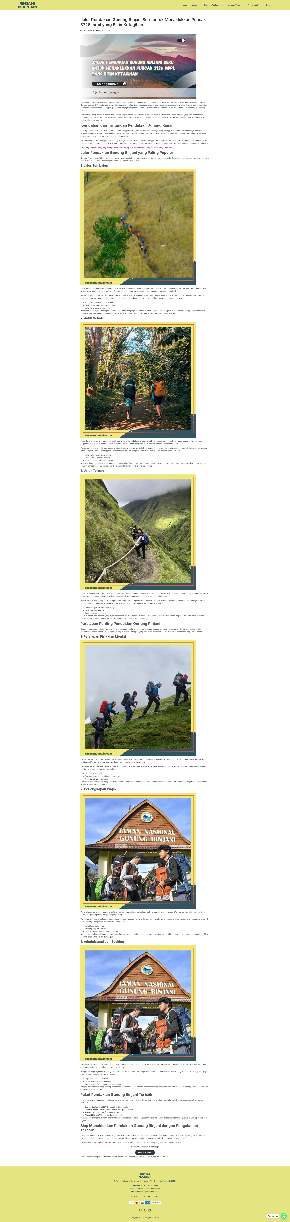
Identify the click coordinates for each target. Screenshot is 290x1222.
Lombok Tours (234, 5)
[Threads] (149, 1210)
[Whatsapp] (284, 1216)
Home (184, 5)
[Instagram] (140, 1210)
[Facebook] (145, 1210)
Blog (268, 5)
